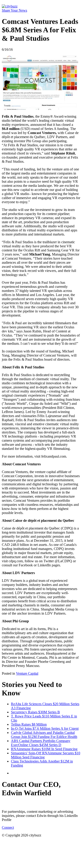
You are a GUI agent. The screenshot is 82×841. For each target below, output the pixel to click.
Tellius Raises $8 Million (29, 724)
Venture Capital (27, 673)
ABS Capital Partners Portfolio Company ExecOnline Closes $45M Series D (40, 743)
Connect (8, 827)
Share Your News (14, 10)
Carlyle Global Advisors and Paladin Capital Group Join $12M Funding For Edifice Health (44, 735)
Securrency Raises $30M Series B (35, 712)
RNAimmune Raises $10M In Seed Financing (44, 749)
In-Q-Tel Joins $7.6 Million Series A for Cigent (45, 728)
